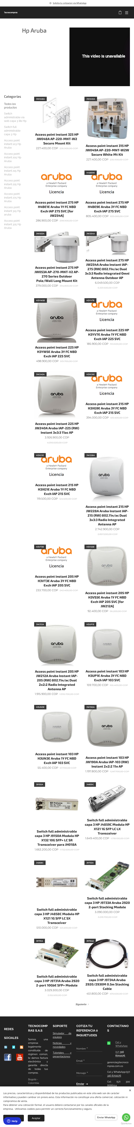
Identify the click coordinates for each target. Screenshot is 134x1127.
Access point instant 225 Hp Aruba (12, 184)
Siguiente (81, 1004)
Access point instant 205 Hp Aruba (12, 157)
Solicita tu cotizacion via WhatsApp (69, 3)
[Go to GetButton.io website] (126, 1124)
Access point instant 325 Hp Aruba (12, 224)
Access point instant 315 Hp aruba (12, 211)
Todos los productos (10, 105)
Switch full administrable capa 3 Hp (12, 130)
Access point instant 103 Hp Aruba (12, 144)
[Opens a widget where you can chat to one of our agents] (12, 1121)
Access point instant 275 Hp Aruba (12, 197)
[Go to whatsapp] (126, 1117)
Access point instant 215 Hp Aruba (12, 171)
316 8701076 (114, 1075)
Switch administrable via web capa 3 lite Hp (15, 117)
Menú (126, 12)
